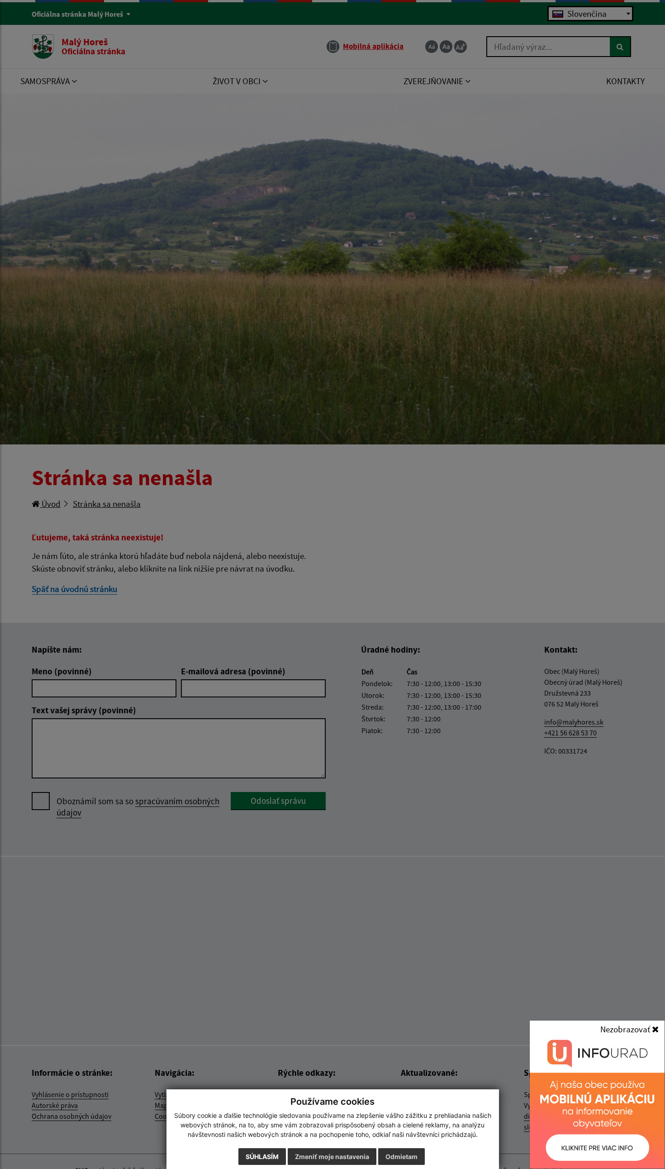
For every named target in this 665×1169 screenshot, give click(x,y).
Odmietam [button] (401, 1156)
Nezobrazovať (626, 1029)
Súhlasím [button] (262, 1156)
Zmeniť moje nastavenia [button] (332, 1156)
